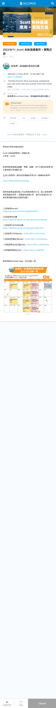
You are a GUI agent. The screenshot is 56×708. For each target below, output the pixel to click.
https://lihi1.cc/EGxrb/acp (38, 244)
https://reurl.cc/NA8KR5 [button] (33, 250)
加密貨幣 (13, 118)
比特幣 (12, 123)
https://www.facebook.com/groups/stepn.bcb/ (23, 228)
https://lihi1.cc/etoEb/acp (36, 239)
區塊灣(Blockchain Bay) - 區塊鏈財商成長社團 (27, 96)
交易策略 (44, 118)
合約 (23, 118)
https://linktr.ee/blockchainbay (16, 180)
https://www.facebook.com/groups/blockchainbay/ (25, 219)
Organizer (7, 705)
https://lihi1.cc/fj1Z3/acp (34, 233)
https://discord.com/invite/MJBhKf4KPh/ (20, 211)
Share (49, 9)
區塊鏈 (33, 118)
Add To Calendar (14, 76)
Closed (42, 703)
